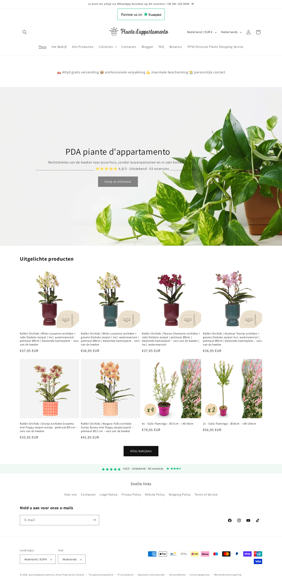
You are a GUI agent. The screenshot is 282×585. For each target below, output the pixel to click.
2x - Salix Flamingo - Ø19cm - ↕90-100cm (229, 423)
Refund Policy (155, 495)
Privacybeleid (125, 574)
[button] (25, 32)
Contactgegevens (200, 574)
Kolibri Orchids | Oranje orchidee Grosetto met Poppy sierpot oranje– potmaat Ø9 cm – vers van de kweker (49, 427)
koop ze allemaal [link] (118, 182)
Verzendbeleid (177, 574)
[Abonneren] (94, 520)
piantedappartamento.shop (45, 574)
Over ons (70, 495)
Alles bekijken (141, 451)
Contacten (88, 495)
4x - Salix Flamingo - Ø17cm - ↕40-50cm (168, 423)
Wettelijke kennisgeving (228, 574)
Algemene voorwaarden (151, 574)
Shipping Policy (180, 495)
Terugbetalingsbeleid (101, 574)
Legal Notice (108, 495)
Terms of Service (206, 495)
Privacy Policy (131, 495)
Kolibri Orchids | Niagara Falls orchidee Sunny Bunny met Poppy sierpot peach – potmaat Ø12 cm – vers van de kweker (107, 427)
